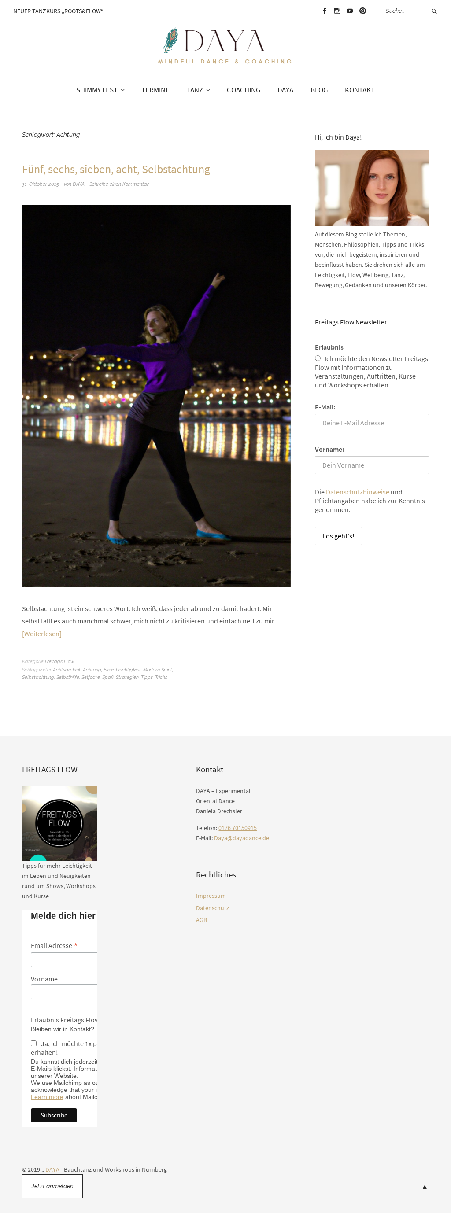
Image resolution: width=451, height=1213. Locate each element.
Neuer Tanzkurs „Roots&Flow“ (58, 11)
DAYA (285, 90)
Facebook (324, 11)
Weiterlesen (41, 633)
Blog (319, 90)
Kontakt (360, 90)
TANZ (195, 90)
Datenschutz (212, 908)
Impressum (211, 896)
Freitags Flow (59, 661)
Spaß (108, 677)
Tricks (161, 677)
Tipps (147, 677)
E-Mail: (325, 406)
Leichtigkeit (128, 670)
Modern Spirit (157, 670)
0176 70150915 (237, 828)
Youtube (349, 11)
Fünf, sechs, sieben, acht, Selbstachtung (116, 169)
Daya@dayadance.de (241, 838)
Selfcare (90, 677)
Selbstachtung (38, 677)
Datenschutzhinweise (357, 491)
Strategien (127, 677)
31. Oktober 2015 (40, 184)
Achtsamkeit (67, 670)
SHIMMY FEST (97, 90)
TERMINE (155, 90)
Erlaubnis (329, 347)
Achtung (92, 670)
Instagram (337, 11)
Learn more (47, 1096)
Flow (109, 670)
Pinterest (362, 11)
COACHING (243, 90)
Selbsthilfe (67, 677)
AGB (201, 920)
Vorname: (329, 449)
